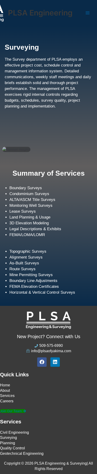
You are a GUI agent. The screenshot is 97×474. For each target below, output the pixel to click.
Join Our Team (11, 411)
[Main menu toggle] (88, 13)
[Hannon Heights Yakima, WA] (48, 149)
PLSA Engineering (40, 12)
